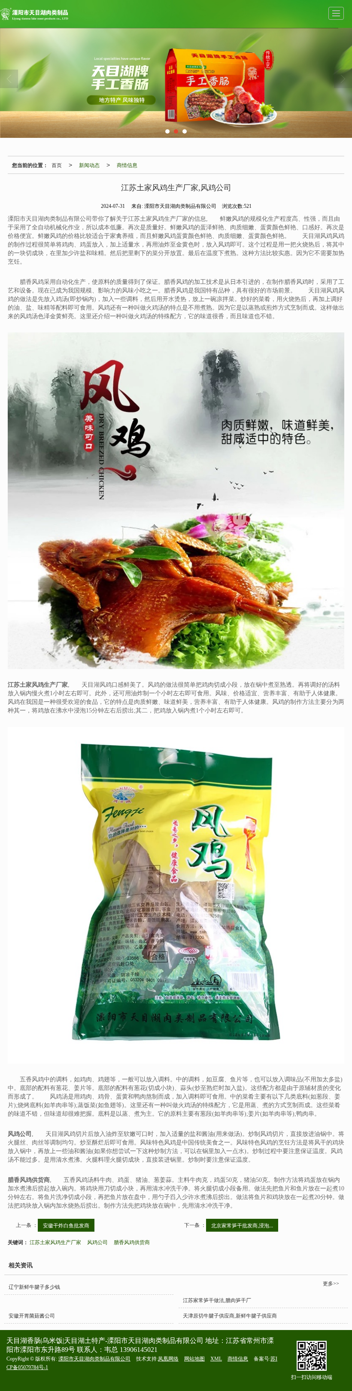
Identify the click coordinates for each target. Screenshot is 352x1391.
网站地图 (194, 1359)
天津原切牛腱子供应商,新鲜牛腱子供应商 (230, 1316)
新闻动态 (89, 164)
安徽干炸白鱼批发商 (66, 1225)
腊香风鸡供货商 (132, 1241)
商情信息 (127, 164)
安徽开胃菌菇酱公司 (32, 1316)
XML (216, 1359)
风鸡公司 (97, 1241)
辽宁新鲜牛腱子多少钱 (34, 1287)
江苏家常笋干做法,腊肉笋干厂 (217, 1300)
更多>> (331, 1284)
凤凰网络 (168, 1359)
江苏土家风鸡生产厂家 (55, 1241)
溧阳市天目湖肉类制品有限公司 (94, 1359)
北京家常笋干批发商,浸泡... (242, 1225)
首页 (57, 164)
